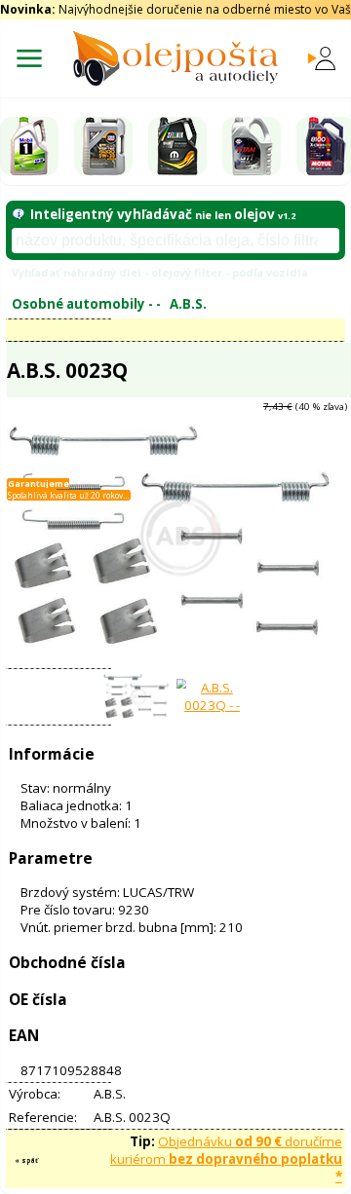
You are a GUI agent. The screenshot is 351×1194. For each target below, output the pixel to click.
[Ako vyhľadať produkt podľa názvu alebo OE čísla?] (18, 214)
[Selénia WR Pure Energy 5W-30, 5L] (177, 146)
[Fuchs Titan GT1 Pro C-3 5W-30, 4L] (251, 146)
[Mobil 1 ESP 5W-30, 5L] (29, 146)
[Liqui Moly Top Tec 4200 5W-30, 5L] (103, 146)
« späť (26, 1160)
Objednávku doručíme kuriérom (226, 1159)
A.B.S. (188, 304)
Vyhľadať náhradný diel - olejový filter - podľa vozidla (160, 272)
